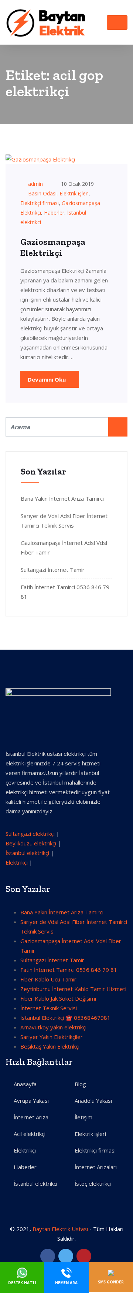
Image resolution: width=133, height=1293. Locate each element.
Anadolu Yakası (93, 1100)
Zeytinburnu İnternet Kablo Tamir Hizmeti (73, 989)
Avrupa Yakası (31, 1100)
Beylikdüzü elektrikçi (31, 843)
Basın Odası (42, 193)
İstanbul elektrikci (35, 1183)
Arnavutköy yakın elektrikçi (53, 1027)
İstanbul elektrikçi (27, 852)
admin (35, 183)
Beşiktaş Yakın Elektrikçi (49, 1046)
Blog (80, 1084)
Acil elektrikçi (29, 1133)
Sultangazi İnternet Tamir (53, 569)
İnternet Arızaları (96, 1167)
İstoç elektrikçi (93, 1183)
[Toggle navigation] (117, 22)
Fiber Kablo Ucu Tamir (48, 979)
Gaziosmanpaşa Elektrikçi (52, 247)
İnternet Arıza (31, 1117)
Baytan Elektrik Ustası (60, 1229)
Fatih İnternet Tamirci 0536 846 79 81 (68, 969)
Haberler (54, 212)
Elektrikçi (17, 862)
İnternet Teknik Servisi (48, 1008)
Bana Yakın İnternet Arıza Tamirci (62, 498)
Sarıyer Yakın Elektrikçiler (51, 1036)
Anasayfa (25, 1084)
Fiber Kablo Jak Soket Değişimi (58, 998)
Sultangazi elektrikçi (30, 833)
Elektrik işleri (74, 193)
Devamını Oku (47, 379)
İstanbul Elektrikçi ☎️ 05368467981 (65, 1017)
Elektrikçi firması (39, 202)
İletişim (83, 1117)
